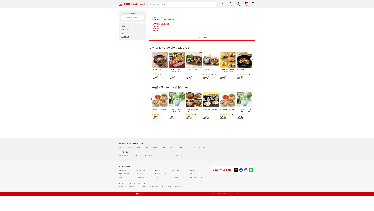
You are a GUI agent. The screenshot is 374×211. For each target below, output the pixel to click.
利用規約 (121, 186)
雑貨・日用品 (140, 177)
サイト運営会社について (131, 186)
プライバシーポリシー (167, 186)
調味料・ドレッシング (160, 174)
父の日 (138, 147)
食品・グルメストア (150, 155)
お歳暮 (163, 147)
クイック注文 (237, 6)
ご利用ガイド (122, 183)
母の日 (120, 147)
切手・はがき (122, 170)
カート (245, 6)
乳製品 (192, 170)
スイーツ (156, 177)
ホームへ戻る (202, 37)
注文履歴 (230, 6)
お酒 (191, 174)
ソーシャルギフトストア (177, 155)
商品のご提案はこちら (180, 186)
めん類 (120, 177)
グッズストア (125, 37)
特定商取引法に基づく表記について (149, 186)
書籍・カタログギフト (196, 177)
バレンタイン (191, 147)
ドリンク (174, 174)
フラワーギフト (176, 177)
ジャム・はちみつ (141, 174)
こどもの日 (130, 147)
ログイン (223, 6)
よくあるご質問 (132, 183)
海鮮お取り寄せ (141, 170)
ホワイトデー (202, 147)
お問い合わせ (141, 183)
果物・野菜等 (175, 170)
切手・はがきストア (127, 33)
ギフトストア (125, 29)
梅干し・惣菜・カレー (125, 174)
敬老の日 (155, 147)
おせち (171, 147)
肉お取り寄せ (157, 170)
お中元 (146, 147)
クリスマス (180, 147)
